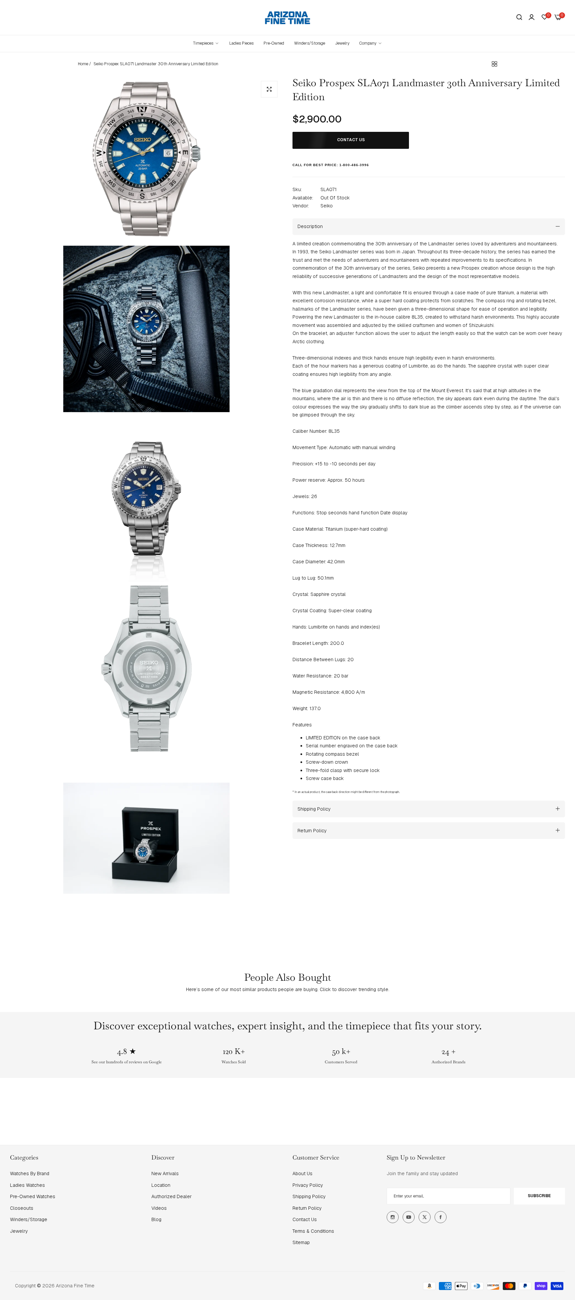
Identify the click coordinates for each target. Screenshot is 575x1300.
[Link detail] (393, 1217)
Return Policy (306, 1208)
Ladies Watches (27, 1185)
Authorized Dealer (171, 1196)
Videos (159, 1208)
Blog (156, 1219)
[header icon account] (531, 17)
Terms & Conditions (313, 1231)
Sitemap (301, 1242)
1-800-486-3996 (354, 164)
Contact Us (304, 1219)
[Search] (519, 17)
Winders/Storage (28, 1219)
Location (160, 1185)
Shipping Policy (308, 1196)
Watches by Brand (29, 1173)
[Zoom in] (269, 89)
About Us (302, 1173)
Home (83, 64)
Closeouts (21, 1208)
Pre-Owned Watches (32, 1196)
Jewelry (19, 1231)
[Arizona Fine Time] (288, 17)
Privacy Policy (307, 1185)
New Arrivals (165, 1173)
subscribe (539, 1195)
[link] (370, 43)
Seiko (326, 205)
